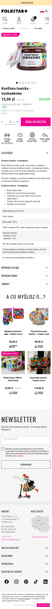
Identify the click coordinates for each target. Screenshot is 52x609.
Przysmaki (38, 28)
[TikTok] (36, 583)
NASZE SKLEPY (37, 511)
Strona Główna (8, 28)
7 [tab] (35, 83)
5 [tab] (29, 83)
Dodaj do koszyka (36, 122)
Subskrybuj (26, 464)
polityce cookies (24, 599)
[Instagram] (16, 583)
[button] (5, 21)
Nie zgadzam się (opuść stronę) (24, 605)
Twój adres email (10, 439)
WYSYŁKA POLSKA (10, 267)
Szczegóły (7, 153)
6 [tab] (32, 83)
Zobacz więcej (17, 456)
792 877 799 (6, 537)
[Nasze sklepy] (40, 532)
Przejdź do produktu (13, 328)
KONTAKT (5, 511)
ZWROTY (5, 284)
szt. (13, 122)
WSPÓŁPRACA (7, 563)
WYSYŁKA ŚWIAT (9, 276)
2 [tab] (20, 83)
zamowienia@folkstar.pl (10, 539)
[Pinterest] (26, 583)
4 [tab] (26, 83)
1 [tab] (17, 83)
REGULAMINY (7, 556)
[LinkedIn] (45, 583)
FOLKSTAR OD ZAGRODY (11, 571)
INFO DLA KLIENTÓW (10, 548)
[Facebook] (7, 583)
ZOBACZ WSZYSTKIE (39, 537)
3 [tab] (23, 83)
